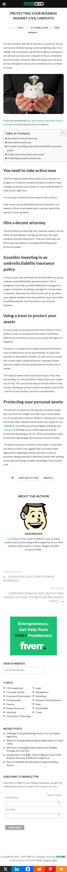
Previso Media (35, 860)
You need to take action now (22, 138)
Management (42, 692)
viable (58, 329)
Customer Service (15, 692)
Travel (39, 712)
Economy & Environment (19, 696)
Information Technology (19, 716)
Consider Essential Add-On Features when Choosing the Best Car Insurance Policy (34, 597)
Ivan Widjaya (13, 538)
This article (9, 429)
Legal (20, 28)
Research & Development (48, 700)
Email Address (32, 798)
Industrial (11, 712)
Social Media (42, 708)
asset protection (28, 478)
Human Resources (16, 708)
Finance (10, 704)
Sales (38, 704)
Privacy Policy (50, 860)
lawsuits (48, 478)
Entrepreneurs (14, 700)
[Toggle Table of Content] (61, 133)
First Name (32, 810)
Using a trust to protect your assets (26, 154)
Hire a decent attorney (19, 142)
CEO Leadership (15, 688)
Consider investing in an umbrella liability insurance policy (34, 148)
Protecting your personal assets (24, 158)
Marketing (41, 696)
